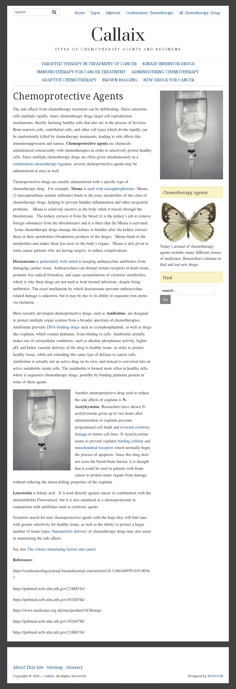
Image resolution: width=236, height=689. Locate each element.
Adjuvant (113, 13)
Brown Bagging (120, 80)
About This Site (28, 667)
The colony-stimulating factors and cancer (61, 549)
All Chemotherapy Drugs (199, 13)
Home (80, 13)
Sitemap (55, 667)
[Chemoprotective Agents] (191, 135)
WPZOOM (215, 676)
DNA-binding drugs (63, 327)
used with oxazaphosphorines (111, 188)
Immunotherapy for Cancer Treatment (81, 72)
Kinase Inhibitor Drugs (168, 63)
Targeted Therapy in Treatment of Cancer (89, 63)
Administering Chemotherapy (165, 72)
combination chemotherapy (35, 163)
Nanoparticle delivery (69, 531)
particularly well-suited (59, 261)
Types (95, 13)
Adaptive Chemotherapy (69, 80)
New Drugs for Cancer (168, 80)
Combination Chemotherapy (149, 13)
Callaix (118, 35)
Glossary (74, 667)
